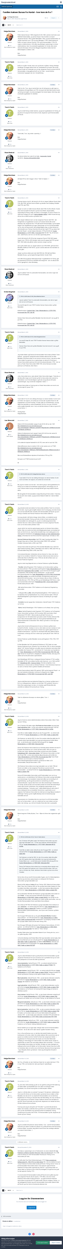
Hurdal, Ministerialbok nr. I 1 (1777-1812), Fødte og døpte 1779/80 (35, 965)
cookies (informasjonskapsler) (18, 1240)
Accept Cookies (43, 1242)
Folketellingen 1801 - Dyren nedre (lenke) (46, 581)
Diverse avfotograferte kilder (32, 158)
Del (47, 18)
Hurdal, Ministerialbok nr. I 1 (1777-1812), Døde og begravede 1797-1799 (37, 1016)
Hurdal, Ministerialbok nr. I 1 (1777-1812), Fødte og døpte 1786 (42, 987)
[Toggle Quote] (20, 296)
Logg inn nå (31, 1207)
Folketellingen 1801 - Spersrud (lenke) (30, 663)
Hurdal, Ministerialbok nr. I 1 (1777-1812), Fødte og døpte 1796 (42, 1011)
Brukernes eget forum (21, 18)
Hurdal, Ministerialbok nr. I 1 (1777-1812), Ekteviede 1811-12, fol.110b (35, 729)
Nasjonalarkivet (8, 2)
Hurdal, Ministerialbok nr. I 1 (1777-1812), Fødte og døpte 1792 (42, 1003)
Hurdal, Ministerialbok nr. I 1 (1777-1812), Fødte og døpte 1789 (40, 996)
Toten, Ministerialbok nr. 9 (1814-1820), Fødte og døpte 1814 (41, 890)
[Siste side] (13, 25)
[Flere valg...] (58, 31)
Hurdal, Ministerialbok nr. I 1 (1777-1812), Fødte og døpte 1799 (42, 1022)
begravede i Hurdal (45, 156)
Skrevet (23, 31)
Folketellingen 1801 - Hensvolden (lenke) (29, 753)
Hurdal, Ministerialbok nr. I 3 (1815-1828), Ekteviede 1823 (34, 863)
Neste (9, 25)
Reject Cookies (55, 1242)
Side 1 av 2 (19, 25)
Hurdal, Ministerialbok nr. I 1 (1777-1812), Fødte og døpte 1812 (42, 734)
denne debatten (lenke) (40, 214)
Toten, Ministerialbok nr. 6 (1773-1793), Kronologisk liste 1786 (34, 757)
